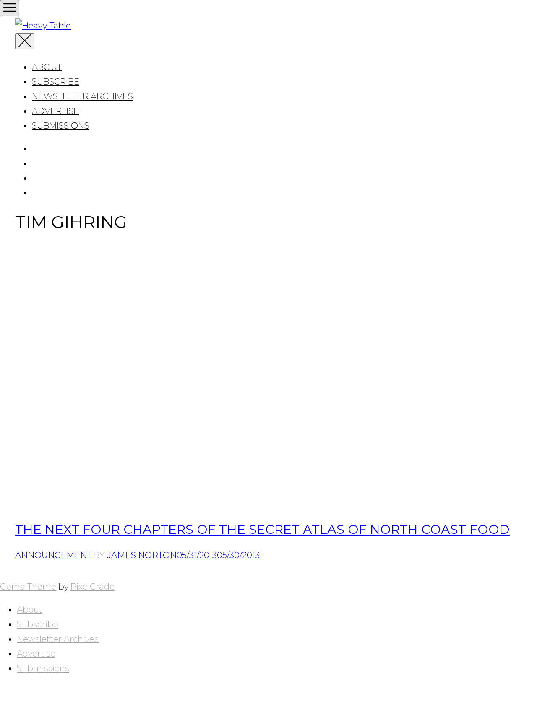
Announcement (53, 555)
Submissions (60, 126)
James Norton (142, 555)
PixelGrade (92, 587)
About (47, 67)
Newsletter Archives (82, 96)
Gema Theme (28, 587)
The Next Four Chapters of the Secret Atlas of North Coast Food (262, 529)
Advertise (55, 111)
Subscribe (55, 82)
